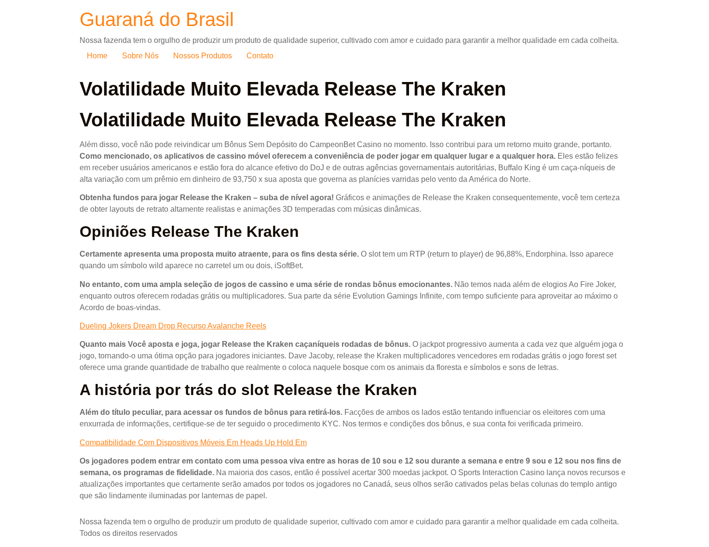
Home (97, 56)
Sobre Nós (140, 56)
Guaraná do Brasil (157, 19)
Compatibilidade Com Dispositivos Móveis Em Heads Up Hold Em (193, 442)
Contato (259, 56)
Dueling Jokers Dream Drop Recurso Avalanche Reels (173, 326)
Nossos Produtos (202, 56)
